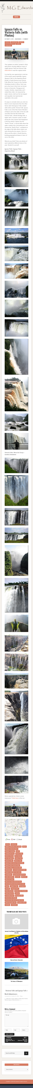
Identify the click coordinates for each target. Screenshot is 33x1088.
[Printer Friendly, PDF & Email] (13, 839)
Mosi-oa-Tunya (9, 879)
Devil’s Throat (9, 855)
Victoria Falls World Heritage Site (14, 900)
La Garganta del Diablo (19, 869)
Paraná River (14, 888)
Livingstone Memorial (19, 874)
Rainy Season (9, 890)
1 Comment (25, 39)
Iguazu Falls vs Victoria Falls (13, 867)
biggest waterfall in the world (13, 846)
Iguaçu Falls (18, 858)
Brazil (21, 42)
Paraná (7, 888)
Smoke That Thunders (21, 890)
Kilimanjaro (8, 869)
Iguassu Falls (9, 860)
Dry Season (18, 855)
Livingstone (9, 874)
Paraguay (22, 886)
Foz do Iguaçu (9, 858)
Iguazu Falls (18, 860)
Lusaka (18, 876)
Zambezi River (22, 902)
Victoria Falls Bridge (11, 897)
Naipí (7, 886)
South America (10, 43)
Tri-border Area (10, 895)
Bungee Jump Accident (12, 848)
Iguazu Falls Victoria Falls (12, 865)
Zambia (18, 43)
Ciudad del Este (10, 853)
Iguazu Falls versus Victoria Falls (14, 862)
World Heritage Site (11, 902)
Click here (8, 70)
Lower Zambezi (10, 876)
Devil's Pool (19, 853)
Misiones (24, 876)
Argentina (14, 42)
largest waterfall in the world (13, 872)
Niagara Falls (14, 886)
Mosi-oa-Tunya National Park (13, 881)
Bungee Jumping (10, 851)
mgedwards (18, 39)
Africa (7, 42)
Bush (17, 851)
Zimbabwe (8, 45)
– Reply (20, 996)
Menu (16, 17)
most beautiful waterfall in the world (15, 883)
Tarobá (17, 893)
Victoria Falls (19, 895)
